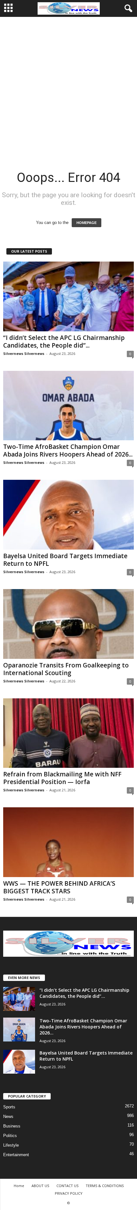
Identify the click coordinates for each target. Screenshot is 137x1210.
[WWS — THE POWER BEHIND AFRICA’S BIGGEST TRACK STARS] (68, 842)
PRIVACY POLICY (69, 1193)
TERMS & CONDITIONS (105, 1185)
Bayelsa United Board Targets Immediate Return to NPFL (65, 560)
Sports (9, 1107)
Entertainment (16, 1154)
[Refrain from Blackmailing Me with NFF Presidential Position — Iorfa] (68, 733)
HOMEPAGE (86, 223)
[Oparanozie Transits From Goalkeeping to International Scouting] (68, 624)
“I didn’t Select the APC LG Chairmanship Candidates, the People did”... (64, 341)
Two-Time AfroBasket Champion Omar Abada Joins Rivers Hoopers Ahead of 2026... (68, 450)
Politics (10, 1135)
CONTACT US (67, 1185)
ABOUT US (40, 1185)
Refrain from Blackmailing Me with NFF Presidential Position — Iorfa (62, 778)
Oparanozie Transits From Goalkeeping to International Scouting (66, 669)
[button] (127, 9)
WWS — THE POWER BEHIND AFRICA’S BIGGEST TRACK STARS (59, 887)
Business (11, 1126)
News (8, 1116)
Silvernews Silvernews (23, 353)
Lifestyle (11, 1145)
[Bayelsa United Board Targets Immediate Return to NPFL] (68, 515)
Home (19, 1185)
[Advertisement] (68, 88)
